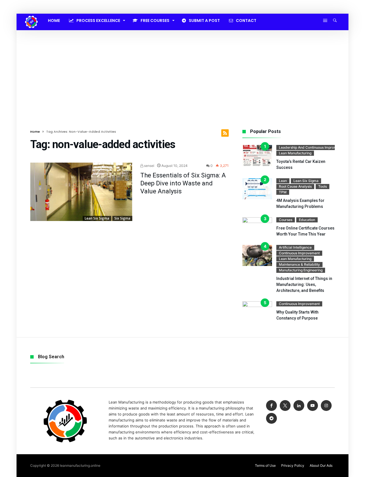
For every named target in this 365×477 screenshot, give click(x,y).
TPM (283, 192)
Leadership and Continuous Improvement (312, 147)
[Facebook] (271, 405)
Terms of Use (265, 465)
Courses (285, 220)
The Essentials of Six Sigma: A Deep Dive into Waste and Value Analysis (183, 183)
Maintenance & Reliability (299, 264)
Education (307, 220)
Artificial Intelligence (295, 247)
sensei (148, 165)
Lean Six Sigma (97, 218)
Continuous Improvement (299, 253)
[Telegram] (271, 418)
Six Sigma (122, 218)
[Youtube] (312, 405)
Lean (283, 181)
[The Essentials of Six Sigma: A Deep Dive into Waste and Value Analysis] (81, 192)
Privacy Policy (292, 465)
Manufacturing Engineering (301, 270)
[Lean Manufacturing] (31, 15)
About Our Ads (321, 465)
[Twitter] (285, 405)
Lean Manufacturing (295, 153)
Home (35, 131)
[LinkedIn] (298, 405)
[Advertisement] (182, 73)
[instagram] (326, 405)
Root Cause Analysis (295, 186)
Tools (322, 186)
